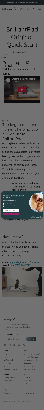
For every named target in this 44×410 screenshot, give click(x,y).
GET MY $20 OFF (11, 214)
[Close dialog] (41, 193)
